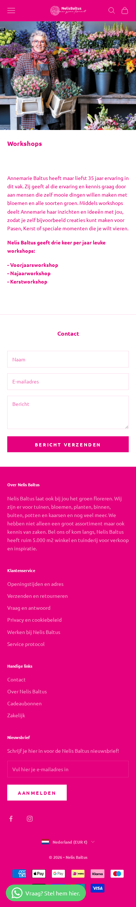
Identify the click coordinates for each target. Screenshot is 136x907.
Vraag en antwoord (28, 607)
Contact (16, 679)
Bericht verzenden (68, 444)
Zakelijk (16, 715)
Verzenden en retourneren (37, 595)
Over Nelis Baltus (27, 691)
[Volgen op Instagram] (29, 818)
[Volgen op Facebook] (11, 818)
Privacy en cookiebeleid (34, 619)
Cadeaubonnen (24, 703)
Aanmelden (37, 793)
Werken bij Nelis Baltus (33, 632)
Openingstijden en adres (35, 583)
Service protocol (26, 644)
